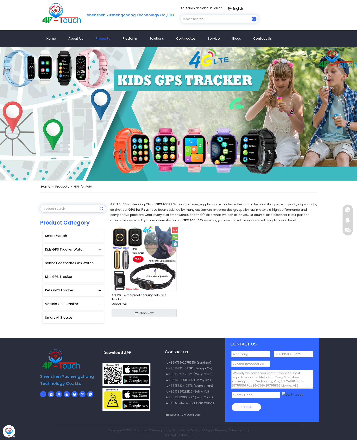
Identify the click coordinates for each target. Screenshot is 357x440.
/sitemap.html (238, 430)
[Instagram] (74, 394)
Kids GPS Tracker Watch (64, 249)
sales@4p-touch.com (185, 415)
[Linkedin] (51, 394)
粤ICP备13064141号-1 (178, 435)
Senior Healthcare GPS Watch (69, 263)
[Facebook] (43, 394)
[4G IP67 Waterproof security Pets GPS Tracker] (144, 258)
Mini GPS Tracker (59, 276)
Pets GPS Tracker (59, 290)
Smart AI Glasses (59, 317)
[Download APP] (126, 374)
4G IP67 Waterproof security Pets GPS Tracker (139, 297)
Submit (246, 407)
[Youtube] (67, 394)
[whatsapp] (90, 394)
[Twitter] (59, 394)
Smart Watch (56, 235)
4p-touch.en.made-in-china (201, 8)
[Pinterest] (82, 394)
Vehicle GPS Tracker (61, 304)
